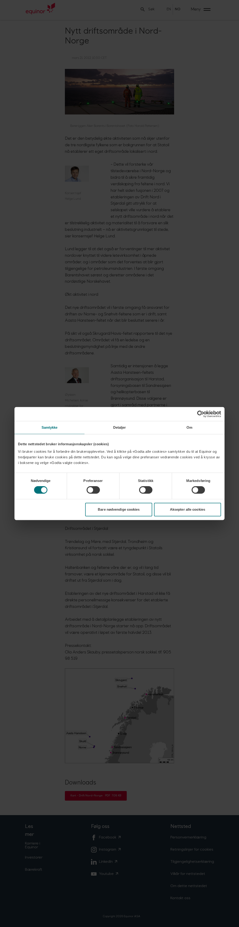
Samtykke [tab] (50, 427)
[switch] (93, 490)
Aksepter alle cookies (187, 509)
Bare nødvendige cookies (119, 509)
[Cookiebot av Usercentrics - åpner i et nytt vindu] (200, 413)
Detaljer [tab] (119, 427)
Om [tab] (189, 427)
